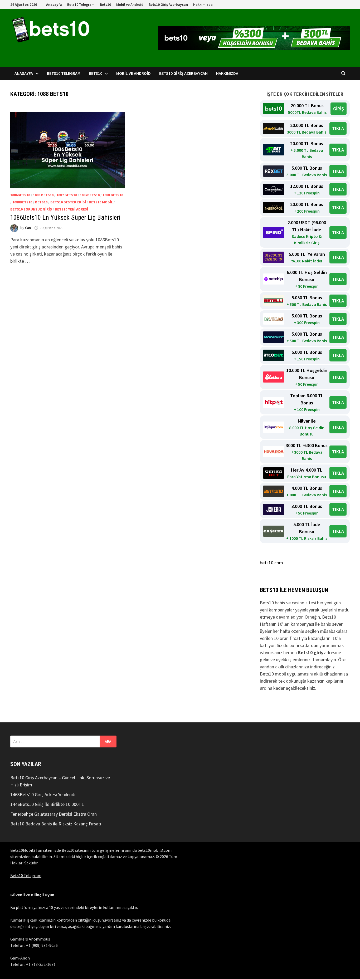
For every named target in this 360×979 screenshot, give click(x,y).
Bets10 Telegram (81, 4)
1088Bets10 (22, 202)
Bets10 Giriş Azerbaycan (168, 4)
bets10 (41, 202)
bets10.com (271, 563)
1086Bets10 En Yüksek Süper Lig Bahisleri (65, 217)
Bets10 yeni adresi (71, 209)
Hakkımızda (203, 4)
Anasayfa (54, 4)
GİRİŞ (338, 109)
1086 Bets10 (43, 195)
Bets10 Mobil (101, 202)
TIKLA (338, 128)
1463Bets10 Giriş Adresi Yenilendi (42, 794)
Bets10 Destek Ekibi (68, 202)
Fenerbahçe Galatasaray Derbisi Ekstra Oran (53, 814)
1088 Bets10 (113, 195)
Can (28, 228)
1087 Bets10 (66, 195)
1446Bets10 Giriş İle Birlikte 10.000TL (47, 804)
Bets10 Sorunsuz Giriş (31, 209)
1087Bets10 (90, 195)
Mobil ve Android (129, 4)
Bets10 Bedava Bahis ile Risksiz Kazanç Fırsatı (55, 824)
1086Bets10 (20, 195)
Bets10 (105, 4)
